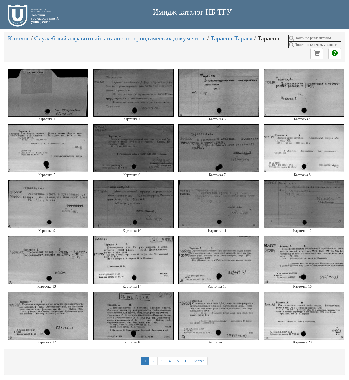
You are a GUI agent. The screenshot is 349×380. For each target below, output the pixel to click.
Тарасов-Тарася (232, 38)
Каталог (18, 38)
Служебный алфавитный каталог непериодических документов (120, 38)
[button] (316, 53)
